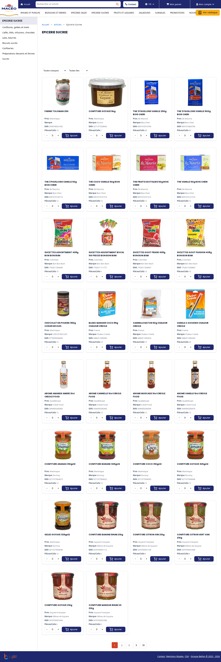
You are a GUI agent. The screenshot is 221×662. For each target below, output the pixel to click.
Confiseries (8, 48)
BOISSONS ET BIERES (55, 12)
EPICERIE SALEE (79, 12)
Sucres (5, 58)
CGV (187, 656)
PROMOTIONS (177, 12)
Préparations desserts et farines (18, 53)
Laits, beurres (9, 37)
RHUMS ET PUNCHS (30, 12)
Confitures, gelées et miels (15, 27)
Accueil (45, 24)
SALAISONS (144, 12)
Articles (57, 24)
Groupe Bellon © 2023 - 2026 (205, 656)
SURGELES (160, 12)
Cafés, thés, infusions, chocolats (18, 32)
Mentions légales (175, 656)
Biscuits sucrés (9, 43)
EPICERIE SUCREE (100, 12)
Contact (132, 4)
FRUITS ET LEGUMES (124, 12)
